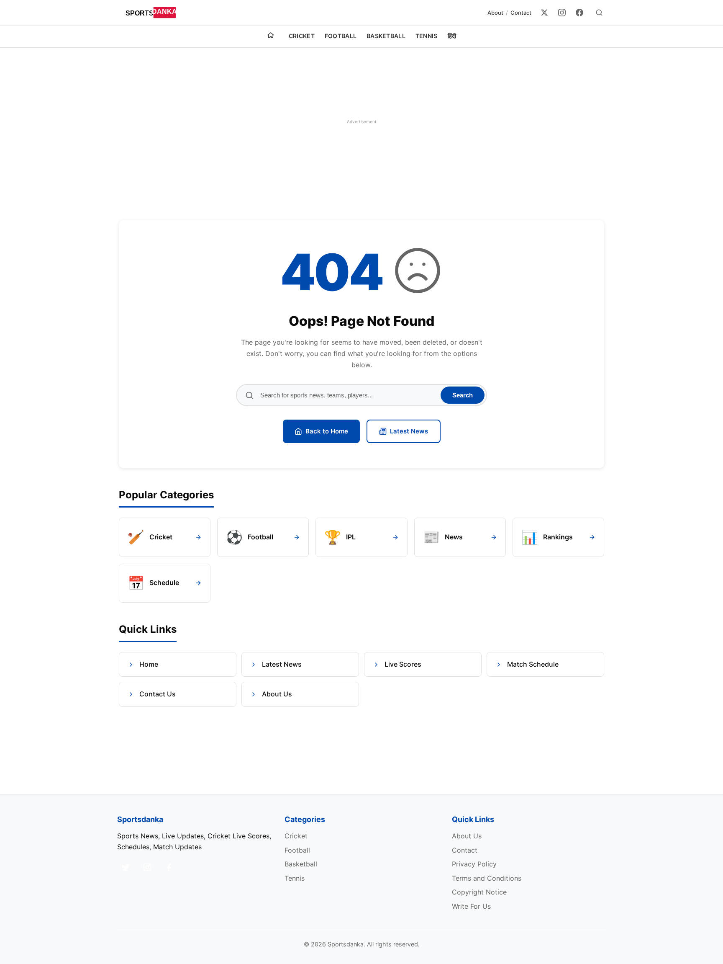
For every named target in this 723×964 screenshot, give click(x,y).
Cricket (302, 35)
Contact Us (157, 694)
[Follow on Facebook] (169, 867)
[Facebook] (579, 12)
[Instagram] (562, 12)
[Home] (270, 36)
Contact (520, 12)
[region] (361, 121)
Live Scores (403, 664)
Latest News (409, 431)
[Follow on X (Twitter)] (125, 867)
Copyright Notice (479, 892)
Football (340, 35)
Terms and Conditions (486, 878)
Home (148, 664)
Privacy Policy (474, 864)
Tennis (426, 35)
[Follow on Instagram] (147, 867)
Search (462, 395)
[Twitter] (544, 12)
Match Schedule (533, 664)
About (495, 12)
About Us (277, 694)
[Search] (599, 12)
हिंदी (452, 35)
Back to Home (326, 431)
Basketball (386, 35)
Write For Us (471, 906)
